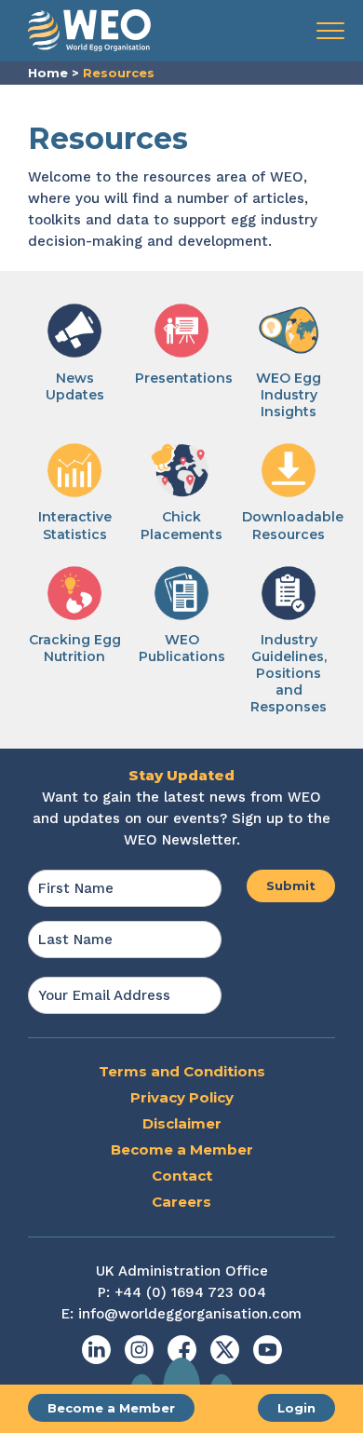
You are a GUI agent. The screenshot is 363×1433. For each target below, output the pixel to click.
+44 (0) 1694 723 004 (190, 1292)
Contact (182, 1175)
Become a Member (111, 1407)
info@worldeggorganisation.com (190, 1313)
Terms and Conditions (182, 1071)
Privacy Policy (182, 1097)
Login (296, 1407)
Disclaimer (182, 1123)
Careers (181, 1201)
